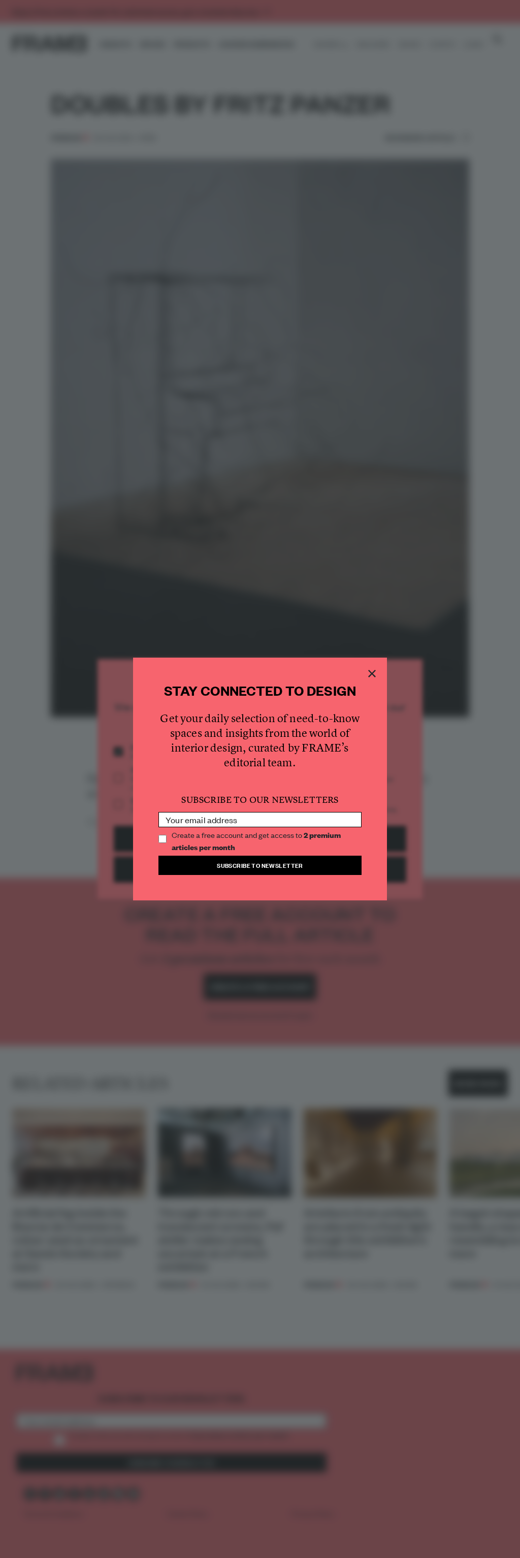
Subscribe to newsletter (260, 865)
